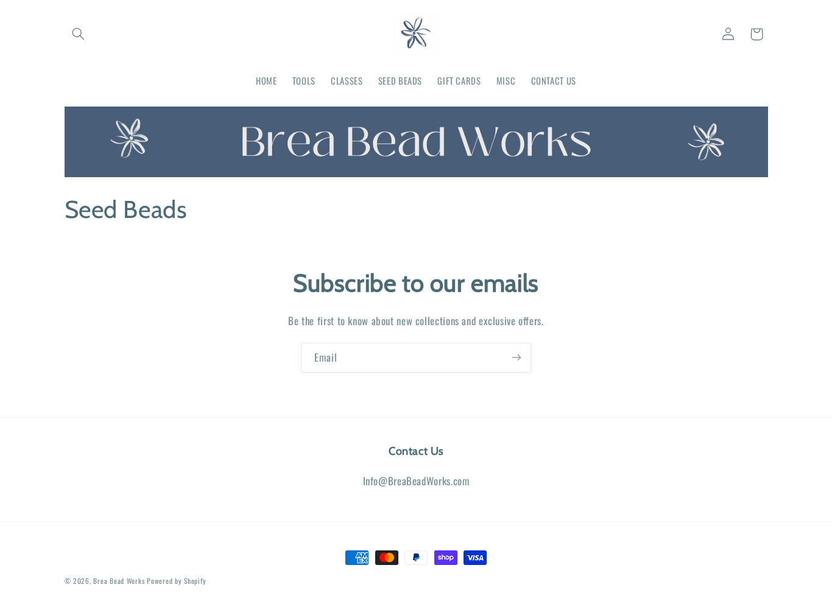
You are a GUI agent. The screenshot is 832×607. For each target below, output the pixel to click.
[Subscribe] (516, 358)
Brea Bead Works (118, 580)
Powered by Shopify (176, 580)
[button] (79, 34)
